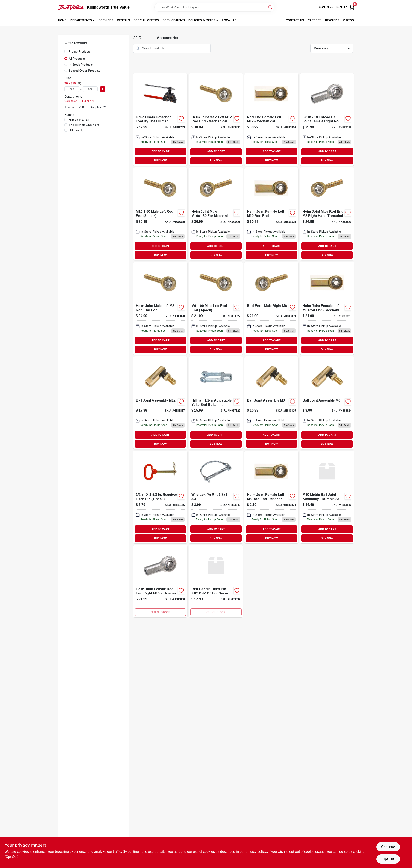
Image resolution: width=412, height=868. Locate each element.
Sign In (323, 7)
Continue (388, 847)
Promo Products (80, 51)
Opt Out (388, 859)
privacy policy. (256, 851)
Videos (348, 20)
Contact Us (295, 20)
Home (62, 20)
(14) (79, 119)
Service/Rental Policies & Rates (189, 20)
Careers (314, 20)
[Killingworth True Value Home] (71, 7)
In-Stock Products (81, 64)
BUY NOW (160, 160)
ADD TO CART (160, 151)
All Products (77, 58)
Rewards (332, 20)
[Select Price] (102, 89)
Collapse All (71, 100)
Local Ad (229, 20)
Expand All (88, 100)
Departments (81, 20)
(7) (84, 124)
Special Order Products (84, 70)
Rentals (123, 20)
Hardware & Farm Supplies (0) (85, 107)
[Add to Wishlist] (181, 118)
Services (106, 20)
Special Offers (146, 20)
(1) (76, 130)
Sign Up (341, 7)
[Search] (270, 7)
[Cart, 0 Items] (352, 7)
